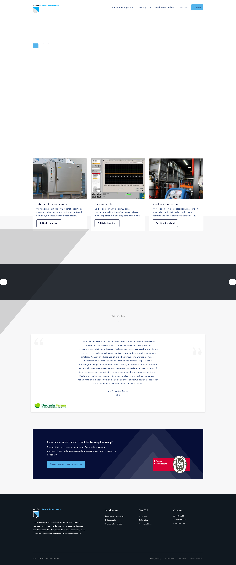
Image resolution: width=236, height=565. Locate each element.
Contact (197, 7)
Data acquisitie (144, 7)
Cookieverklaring (145, 524)
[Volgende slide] (232, 282)
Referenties (143, 520)
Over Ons (183, 7)
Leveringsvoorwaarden (196, 558)
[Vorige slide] (3, 282)
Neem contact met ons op (64, 464)
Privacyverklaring (155, 558)
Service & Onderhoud (165, 7)
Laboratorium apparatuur (122, 7)
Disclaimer (182, 558)
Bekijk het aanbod (48, 223)
